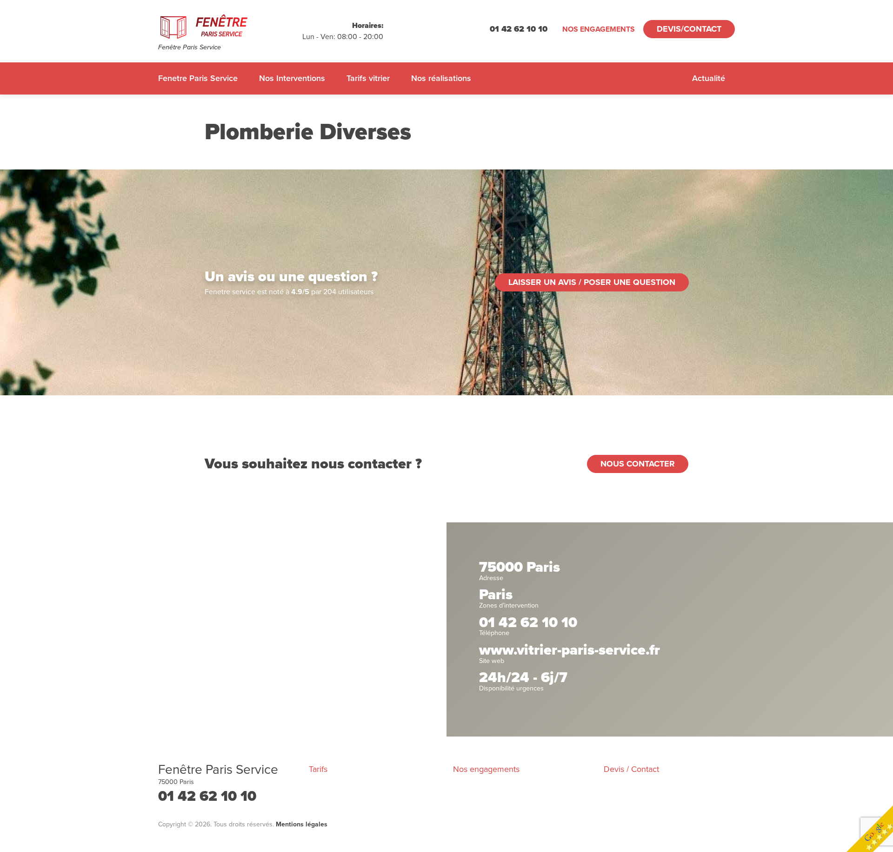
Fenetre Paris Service (198, 78)
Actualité (708, 78)
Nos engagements (598, 29)
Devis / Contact (631, 769)
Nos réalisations (441, 78)
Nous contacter (637, 464)
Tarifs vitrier (368, 78)
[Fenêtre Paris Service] (230, 26)
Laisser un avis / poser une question (591, 282)
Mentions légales (301, 824)
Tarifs (318, 769)
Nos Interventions (292, 78)
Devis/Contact (689, 29)
